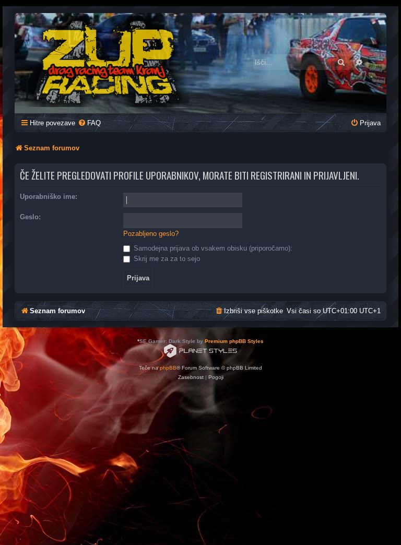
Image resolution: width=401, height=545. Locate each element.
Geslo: (30, 217)
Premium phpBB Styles (234, 341)
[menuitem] (89, 123)
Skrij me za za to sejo (166, 259)
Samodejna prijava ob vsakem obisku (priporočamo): (212, 248)
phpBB (168, 368)
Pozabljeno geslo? (151, 234)
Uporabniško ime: (48, 196)
